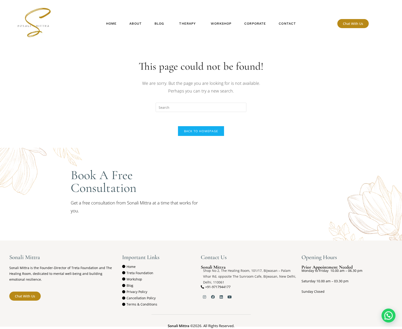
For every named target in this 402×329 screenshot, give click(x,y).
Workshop (221, 23)
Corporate (255, 23)
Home (111, 23)
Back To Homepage (201, 131)
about (135, 23)
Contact (287, 23)
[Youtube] (229, 297)
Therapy (187, 23)
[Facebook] (213, 297)
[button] (160, 24)
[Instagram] (204, 297)
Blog (159, 23)
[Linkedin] (221, 297)
